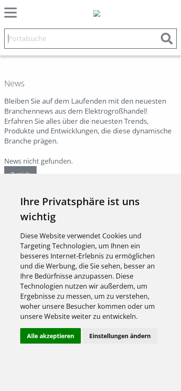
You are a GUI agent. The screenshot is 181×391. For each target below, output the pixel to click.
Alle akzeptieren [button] (50, 336)
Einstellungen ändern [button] (120, 336)
